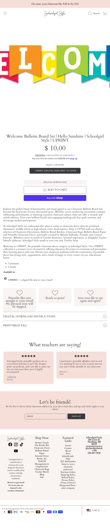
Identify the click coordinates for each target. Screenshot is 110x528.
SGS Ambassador (68, 461)
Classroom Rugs (42, 469)
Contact (68, 448)
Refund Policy (68, 477)
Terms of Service (68, 482)
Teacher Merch (42, 472)
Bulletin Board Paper (42, 452)
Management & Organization (42, 465)
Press (68, 453)
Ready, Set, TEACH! (42, 460)
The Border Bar (42, 445)
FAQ (68, 459)
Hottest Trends (42, 442)
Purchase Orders (68, 472)
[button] (5, 13)
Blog (42, 474)
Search (68, 445)
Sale (42, 477)
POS (22, 509)
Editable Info (68, 456)
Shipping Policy (68, 475)
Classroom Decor (42, 448)
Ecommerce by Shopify (35, 509)
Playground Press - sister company (68, 487)
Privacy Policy (68, 480)
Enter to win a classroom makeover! (68, 467)
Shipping (40, 155)
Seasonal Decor (42, 456)
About (68, 451)
